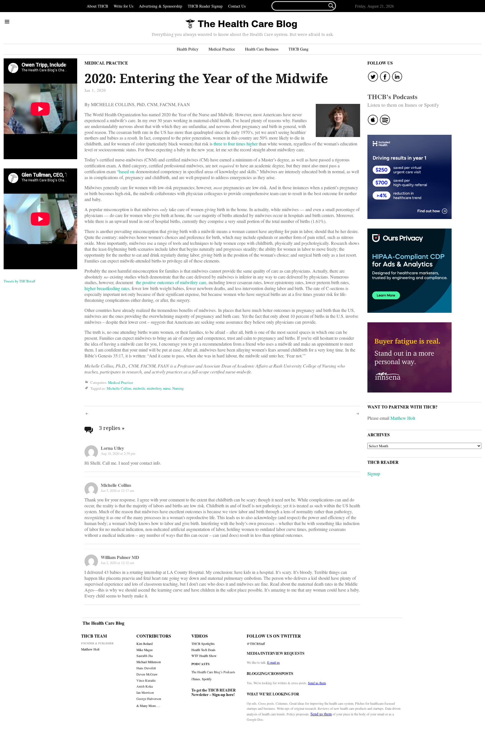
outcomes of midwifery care (181, 282)
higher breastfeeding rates (106, 288)
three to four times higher (235, 144)
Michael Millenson (148, 662)
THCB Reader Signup (205, 6)
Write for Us (123, 6)
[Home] (241, 24)
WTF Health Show (204, 656)
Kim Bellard (144, 644)
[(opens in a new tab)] (156, 282)
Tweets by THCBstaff (19, 281)
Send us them (317, 683)
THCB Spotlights (203, 644)
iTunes (195, 679)
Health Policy (187, 49)
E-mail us (273, 662)
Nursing (178, 388)
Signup (373, 473)
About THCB (97, 6)
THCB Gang (298, 49)
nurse (167, 388)
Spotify (207, 679)
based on (126, 171)
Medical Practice (222, 49)
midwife (139, 388)
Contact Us (237, 6)
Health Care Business (261, 49)
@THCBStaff (256, 644)
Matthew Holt (402, 418)
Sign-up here (223, 694)
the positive (146, 282)
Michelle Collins (119, 388)
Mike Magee (144, 650)
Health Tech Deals (203, 650)
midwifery (154, 388)
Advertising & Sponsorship (160, 6)
